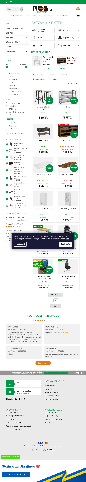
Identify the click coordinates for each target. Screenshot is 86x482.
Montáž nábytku (51, 412)
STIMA (12, 109)
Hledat (21, 9)
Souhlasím (65, 244)
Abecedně (53, 79)
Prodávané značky (52, 392)
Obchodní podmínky (13, 429)
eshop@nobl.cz (24, 392)
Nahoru (56, 306)
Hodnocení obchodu (43, 315)
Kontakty (48, 389)
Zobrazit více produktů (54, 69)
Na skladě (14, 74)
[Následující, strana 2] (55, 300)
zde (67, 239)
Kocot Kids (14, 103)
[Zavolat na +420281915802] (8, 2)
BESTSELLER (15, 91)
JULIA (12, 126)
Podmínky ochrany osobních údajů (18, 426)
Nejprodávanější (39, 79)
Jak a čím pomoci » (16, 474)
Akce (12, 76)
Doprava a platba (12, 412)
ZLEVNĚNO (14, 94)
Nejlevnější (52, 75)
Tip (11, 82)
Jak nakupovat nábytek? (15, 416)
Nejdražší (64, 75)
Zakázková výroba (51, 385)
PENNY (13, 129)
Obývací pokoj (12, 42)
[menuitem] (15, 16)
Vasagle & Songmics (16, 113)
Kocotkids (13, 106)
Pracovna (10, 51)
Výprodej (13, 85)
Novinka (13, 79)
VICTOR (13, 123)
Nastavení (20, 244)
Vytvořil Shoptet (37, 450)
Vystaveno (14, 88)
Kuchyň (9, 33)
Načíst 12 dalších (56, 294)
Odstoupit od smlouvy (10, 457)
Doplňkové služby (51, 416)
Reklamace (10, 419)
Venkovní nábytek (14, 28)
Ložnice (9, 47)
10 (60, 300)
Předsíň (9, 38)
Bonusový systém (51, 399)
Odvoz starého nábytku (53, 419)
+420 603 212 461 (24, 384)
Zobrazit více (43, 363)
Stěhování (48, 423)
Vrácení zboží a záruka (14, 423)
